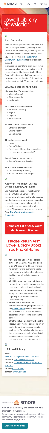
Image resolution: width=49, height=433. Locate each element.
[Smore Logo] (10, 4)
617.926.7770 (18, 368)
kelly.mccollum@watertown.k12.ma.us (22, 356)
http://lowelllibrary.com (24, 359)
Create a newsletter (14, 425)
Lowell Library (18, 308)
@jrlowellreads (19, 372)
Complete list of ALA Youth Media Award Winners (24, 228)
